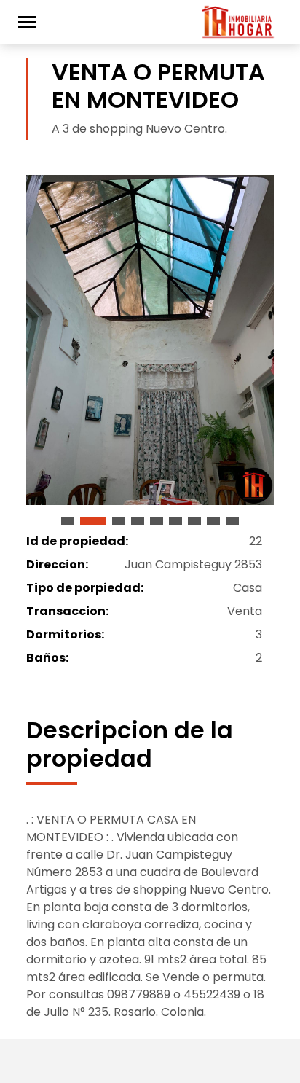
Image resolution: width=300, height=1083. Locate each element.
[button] (67, 521)
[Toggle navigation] (27, 22)
